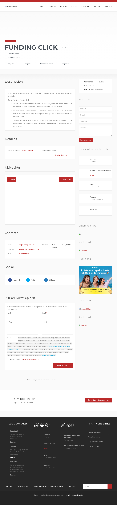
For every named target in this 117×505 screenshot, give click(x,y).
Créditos (17, 57)
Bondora (93, 159)
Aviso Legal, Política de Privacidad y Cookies (48, 486)
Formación (85, 7)
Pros (10, 322)
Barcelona (95, 173)
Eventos (63, 7)
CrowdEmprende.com (95, 432)
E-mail (44, 313)
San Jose (94, 212)
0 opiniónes (98, 90)
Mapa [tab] (13, 179)
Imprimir (65, 64)
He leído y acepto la (24, 359)
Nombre (10, 313)
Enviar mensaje (86, 140)
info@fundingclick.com (27, 245)
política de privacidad (48, 355)
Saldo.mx (93, 210)
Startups (52, 7)
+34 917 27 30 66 (24, 254)
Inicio (42, 7)
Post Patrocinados (94, 446)
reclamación (67, 48)
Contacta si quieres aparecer (98, 400)
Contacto (108, 7)
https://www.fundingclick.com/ (29, 249)
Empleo (74, 7)
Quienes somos (23, 486)
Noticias (97, 7)
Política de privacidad (30, 359)
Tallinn (94, 162)
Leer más (13, 442)
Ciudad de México (97, 187)
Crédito (10, 57)
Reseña (9, 338)
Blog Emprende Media (95, 442)
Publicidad (8, 486)
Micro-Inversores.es (94, 437)
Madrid (10, 54)
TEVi (91, 184)
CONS (45, 322)
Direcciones (67, 179)
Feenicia (93, 197)
